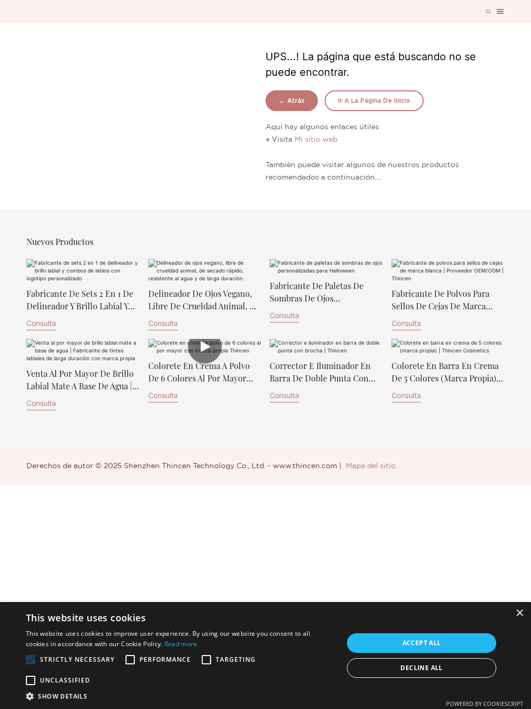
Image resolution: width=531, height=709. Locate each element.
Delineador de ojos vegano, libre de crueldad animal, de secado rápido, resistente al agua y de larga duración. (204, 300)
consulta (41, 323)
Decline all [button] (421, 667)
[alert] (265, 655)
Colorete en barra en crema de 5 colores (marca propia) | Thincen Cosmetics (446, 372)
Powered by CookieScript (484, 703)
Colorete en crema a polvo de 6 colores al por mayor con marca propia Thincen (199, 372)
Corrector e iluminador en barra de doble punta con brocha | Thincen (320, 372)
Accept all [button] (421, 642)
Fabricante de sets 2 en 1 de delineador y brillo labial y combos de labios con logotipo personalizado (79, 300)
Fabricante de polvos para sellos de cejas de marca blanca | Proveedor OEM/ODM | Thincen (441, 300)
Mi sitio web (316, 140)
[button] (30, 659)
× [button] (519, 613)
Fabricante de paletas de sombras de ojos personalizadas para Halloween (317, 292)
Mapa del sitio (371, 466)
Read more (181, 643)
